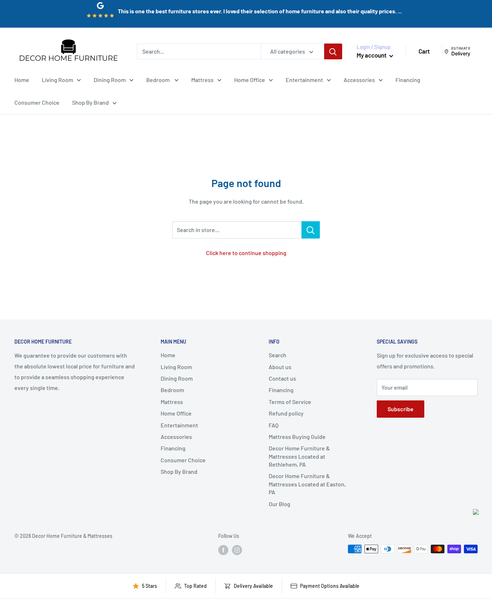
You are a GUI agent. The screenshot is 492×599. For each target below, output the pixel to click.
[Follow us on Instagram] (237, 550)
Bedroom (158, 79)
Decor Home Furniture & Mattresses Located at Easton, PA (307, 483)
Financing (407, 79)
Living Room (57, 79)
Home (21, 79)
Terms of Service (290, 401)
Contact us (282, 378)
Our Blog (279, 503)
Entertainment (304, 79)
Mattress (202, 79)
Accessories (359, 79)
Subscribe (400, 408)
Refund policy (286, 413)
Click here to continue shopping (246, 252)
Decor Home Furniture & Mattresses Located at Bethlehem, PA (299, 456)
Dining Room (110, 79)
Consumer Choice (36, 102)
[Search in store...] (310, 230)
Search (277, 354)
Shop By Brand (90, 102)
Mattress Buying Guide (297, 436)
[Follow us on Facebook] (223, 550)
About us (280, 366)
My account (372, 55)
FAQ (273, 425)
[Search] (333, 51)
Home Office (249, 79)
